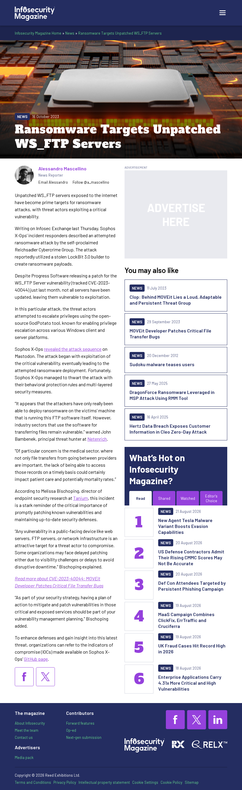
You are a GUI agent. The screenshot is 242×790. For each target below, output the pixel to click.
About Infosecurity (30, 723)
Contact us (24, 737)
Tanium (80, 498)
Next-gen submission (84, 737)
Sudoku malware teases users (162, 364)
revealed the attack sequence (73, 349)
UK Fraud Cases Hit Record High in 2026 (191, 648)
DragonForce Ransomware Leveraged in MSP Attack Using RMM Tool (172, 395)
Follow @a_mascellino (91, 182)
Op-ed (71, 730)
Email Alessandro (53, 182)
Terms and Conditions (33, 782)
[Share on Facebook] (24, 676)
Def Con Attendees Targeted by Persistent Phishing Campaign (192, 586)
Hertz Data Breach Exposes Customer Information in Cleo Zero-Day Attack (170, 428)
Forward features (80, 723)
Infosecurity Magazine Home (38, 33)
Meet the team (26, 730)
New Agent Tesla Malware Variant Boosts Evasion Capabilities (185, 526)
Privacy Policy (64, 782)
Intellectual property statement (104, 782)
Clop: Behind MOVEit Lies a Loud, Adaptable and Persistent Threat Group (176, 300)
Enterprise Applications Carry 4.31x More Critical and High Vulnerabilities (189, 683)
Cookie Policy (171, 782)
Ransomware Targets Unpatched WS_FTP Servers (120, 33)
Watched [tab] (188, 498)
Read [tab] (140, 498)
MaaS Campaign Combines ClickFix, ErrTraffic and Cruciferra (186, 620)
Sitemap (192, 782)
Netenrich (97, 439)
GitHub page (36, 659)
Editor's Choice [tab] (211, 498)
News (69, 33)
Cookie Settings (145, 782)
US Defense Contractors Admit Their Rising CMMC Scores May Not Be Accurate (191, 557)
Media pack (24, 757)
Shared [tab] (164, 498)
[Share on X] (45, 676)
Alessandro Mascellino (62, 168)
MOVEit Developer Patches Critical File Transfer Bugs (170, 333)
